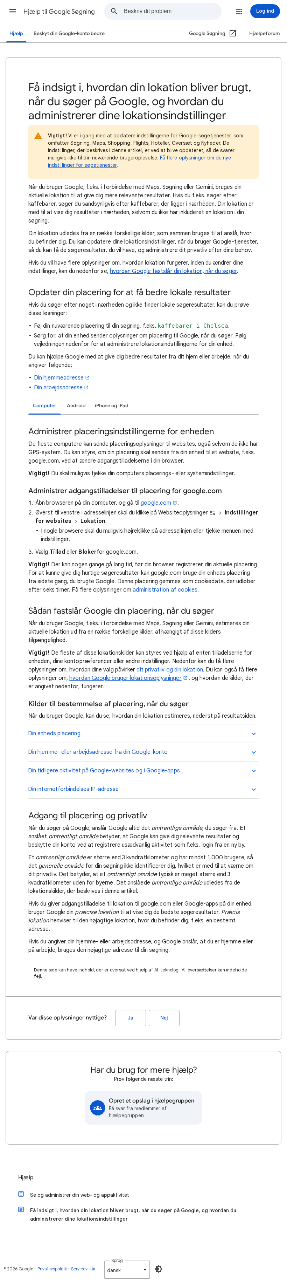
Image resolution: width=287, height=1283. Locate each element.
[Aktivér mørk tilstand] (158, 1269)
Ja (130, 1018)
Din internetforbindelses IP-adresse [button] (73, 789)
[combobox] (172, 11)
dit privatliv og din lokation (169, 669)
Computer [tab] (44, 406)
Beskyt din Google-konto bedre (69, 33)
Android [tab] (76, 406)
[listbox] (127, 1270)
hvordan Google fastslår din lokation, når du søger (173, 271)
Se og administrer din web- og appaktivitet (79, 1195)
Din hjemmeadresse (59, 377)
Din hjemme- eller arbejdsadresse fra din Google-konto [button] (98, 752)
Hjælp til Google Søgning (59, 11)
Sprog (117, 1260)
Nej (164, 1018)
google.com (156, 502)
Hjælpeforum (264, 33)
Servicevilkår (83, 1268)
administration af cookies (165, 589)
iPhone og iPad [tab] (111, 406)
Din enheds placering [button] (54, 733)
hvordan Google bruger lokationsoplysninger (125, 678)
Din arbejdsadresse (58, 387)
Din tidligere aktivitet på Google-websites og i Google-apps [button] (104, 770)
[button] (12, 11)
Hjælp (16, 33)
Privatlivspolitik (52, 1268)
